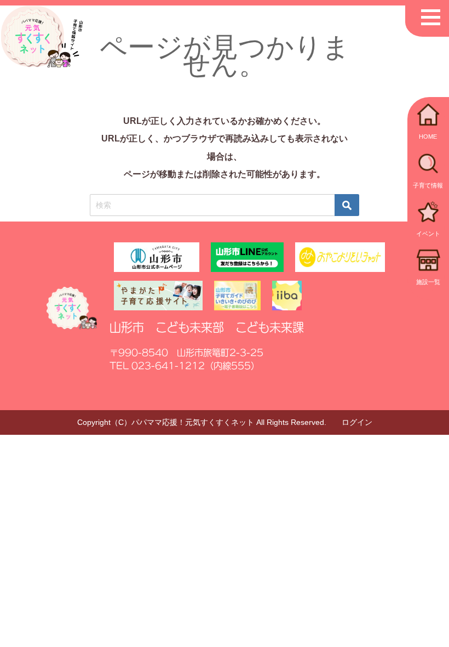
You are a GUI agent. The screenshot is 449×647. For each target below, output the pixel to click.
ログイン (357, 422)
